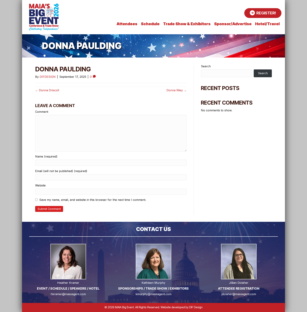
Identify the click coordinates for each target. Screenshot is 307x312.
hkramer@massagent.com (68, 294)
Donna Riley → (176, 90)
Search (206, 66)
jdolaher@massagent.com (239, 294)
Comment (41, 111)
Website (40, 185)
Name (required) (46, 156)
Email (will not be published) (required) (61, 171)
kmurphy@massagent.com (153, 294)
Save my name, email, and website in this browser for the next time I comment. (92, 200)
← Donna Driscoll (47, 90)
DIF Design (196, 307)
